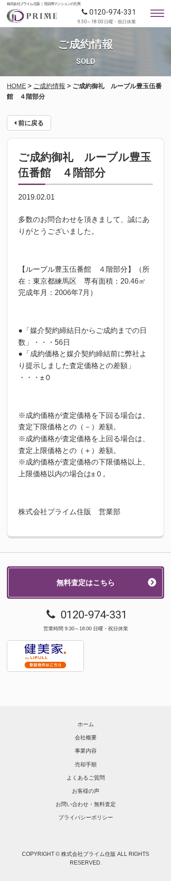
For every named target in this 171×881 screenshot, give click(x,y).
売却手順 (86, 764)
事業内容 (86, 751)
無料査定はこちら (86, 582)
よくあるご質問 (86, 778)
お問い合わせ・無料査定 (86, 804)
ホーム (86, 724)
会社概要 (86, 737)
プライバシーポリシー (85, 817)
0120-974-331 (112, 12)
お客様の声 (85, 791)
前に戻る (30, 123)
